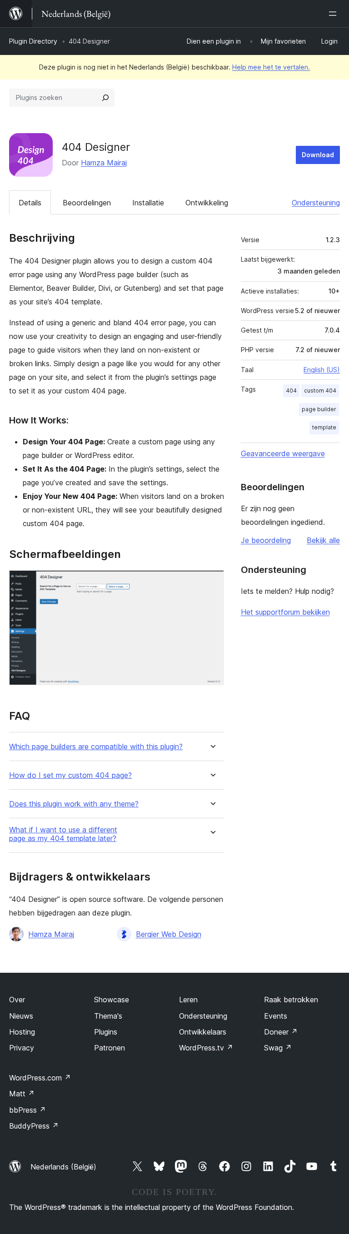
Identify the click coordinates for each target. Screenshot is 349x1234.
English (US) (322, 369)
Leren (188, 999)
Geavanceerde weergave (283, 453)
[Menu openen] (334, 13)
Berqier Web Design (168, 934)
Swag (278, 1047)
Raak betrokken (291, 999)
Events (275, 1015)
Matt (22, 1093)
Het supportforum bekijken (285, 612)
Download (318, 155)
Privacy (21, 1047)
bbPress (27, 1110)
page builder (319, 409)
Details (30, 202)
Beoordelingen (87, 202)
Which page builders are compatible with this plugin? (96, 746)
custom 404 (320, 390)
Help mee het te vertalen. (271, 67)
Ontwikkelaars (202, 1031)
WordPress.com (40, 1077)
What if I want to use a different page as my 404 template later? (63, 834)
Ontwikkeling (206, 202)
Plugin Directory (33, 41)
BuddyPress (34, 1125)
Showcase (111, 999)
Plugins (105, 1031)
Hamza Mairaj (104, 162)
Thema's (108, 1015)
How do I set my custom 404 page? (70, 775)
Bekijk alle (323, 540)
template (324, 427)
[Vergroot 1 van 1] (211, 582)
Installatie (148, 202)
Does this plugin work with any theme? (74, 804)
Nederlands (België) (63, 1166)
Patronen (109, 1047)
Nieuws (21, 1015)
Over (17, 999)
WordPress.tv (206, 1047)
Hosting (22, 1031)
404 (291, 390)
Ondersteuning (316, 202)
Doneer (281, 1031)
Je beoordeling (266, 540)
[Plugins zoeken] (105, 98)
